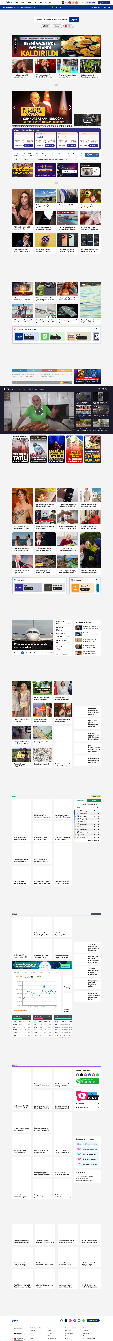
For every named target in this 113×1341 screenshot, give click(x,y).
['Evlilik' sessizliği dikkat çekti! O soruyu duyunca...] (21, 1119)
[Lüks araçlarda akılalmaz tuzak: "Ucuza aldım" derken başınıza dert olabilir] (63, 126)
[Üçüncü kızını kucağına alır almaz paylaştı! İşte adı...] (42, 1119)
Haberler (32, 1330)
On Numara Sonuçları (90, 1164)
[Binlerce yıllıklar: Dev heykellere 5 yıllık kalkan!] (80, 760)
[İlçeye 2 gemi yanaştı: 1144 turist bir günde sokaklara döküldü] (80, 723)
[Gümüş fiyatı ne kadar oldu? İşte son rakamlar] (67, 311)
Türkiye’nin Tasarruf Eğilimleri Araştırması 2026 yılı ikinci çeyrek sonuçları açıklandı (45, 1243)
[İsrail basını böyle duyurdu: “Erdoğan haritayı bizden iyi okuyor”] (23, 126)
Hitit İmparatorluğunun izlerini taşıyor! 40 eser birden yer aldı (94, 749)
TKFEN (35, 1035)
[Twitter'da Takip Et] (81, 1074)
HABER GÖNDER (97, 7)
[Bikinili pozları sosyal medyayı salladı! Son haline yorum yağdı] (63, 1075)
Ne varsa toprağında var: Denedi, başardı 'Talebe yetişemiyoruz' (90, 1242)
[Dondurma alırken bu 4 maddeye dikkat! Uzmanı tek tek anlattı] (63, 710)
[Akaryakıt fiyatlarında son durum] (45, 1276)
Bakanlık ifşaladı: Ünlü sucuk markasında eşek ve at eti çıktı (93, 959)
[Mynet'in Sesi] (45, 170)
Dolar (40, 972)
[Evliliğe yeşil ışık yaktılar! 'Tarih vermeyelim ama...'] (67, 289)
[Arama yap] (83, 3)
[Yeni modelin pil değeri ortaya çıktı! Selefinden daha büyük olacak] (45, 218)
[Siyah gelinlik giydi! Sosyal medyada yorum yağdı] (42, 1163)
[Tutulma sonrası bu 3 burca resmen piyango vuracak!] (22, 289)
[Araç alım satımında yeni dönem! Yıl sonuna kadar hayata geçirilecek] (42, 107)
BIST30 (33, 972)
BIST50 (24, 972)
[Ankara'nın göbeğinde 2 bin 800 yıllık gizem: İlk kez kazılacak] (80, 736)
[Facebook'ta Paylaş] (85, 1182)
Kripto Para (68, 1338)
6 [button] (34, 653)
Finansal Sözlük (69, 1333)
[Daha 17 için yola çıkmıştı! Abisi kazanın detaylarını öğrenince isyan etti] (63, 1130)
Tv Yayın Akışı (80, 1103)
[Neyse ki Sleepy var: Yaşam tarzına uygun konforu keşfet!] (41, 126)
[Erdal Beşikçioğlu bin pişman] (61, 126)
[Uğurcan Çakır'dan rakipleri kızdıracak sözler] (21, 817)
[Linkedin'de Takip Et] (89, 1074)
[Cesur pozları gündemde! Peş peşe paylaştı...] (21, 1175)
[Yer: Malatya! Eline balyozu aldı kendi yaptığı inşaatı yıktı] (80, 947)
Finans (31, 1333)
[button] (3, 3)
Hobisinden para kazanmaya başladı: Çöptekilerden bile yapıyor (67, 1265)
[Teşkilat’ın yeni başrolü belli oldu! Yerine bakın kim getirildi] (63, 744)
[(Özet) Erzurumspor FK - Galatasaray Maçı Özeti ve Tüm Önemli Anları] (42, 850)
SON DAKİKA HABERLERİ (9, 7)
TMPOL (15, 1032)
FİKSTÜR (94, 800)
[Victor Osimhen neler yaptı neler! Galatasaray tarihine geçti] (63, 806)
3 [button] (22, 653)
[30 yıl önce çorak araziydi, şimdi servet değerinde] (67, 561)
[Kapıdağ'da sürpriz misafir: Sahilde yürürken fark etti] (80, 711)
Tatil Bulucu (86, 1336)
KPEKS (15, 1024)
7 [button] (38, 653)
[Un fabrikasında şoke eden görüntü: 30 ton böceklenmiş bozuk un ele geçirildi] (53, 126)
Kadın (31, 1338)
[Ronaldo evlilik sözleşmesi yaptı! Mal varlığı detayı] (63, 1163)
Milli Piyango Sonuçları (90, 1144)
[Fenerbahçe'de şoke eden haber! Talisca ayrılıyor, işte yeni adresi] (17, 126)
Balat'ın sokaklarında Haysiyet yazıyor (88, 1264)
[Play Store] (18, 1328)
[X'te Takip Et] (66, 1320)
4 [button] (26, 653)
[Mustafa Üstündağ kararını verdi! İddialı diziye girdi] (35, 126)
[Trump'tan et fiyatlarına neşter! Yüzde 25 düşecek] (69, 126)
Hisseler (67, 1336)
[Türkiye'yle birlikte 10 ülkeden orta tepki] (67, 196)
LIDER (35, 1032)
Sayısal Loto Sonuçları (90, 1149)
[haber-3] (56, 449)
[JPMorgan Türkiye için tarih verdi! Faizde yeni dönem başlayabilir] (65, 126)
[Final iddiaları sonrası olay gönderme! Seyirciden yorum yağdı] (42, 1141)
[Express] (76, 2)
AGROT (36, 1024)
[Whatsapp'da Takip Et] (97, 1074)
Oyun (84, 1328)
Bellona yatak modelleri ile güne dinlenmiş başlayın (22, 1241)
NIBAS (15, 1027)
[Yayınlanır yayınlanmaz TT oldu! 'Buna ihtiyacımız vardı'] (22, 539)
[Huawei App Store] (18, 1339)
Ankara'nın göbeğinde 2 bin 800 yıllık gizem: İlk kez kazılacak (93, 736)
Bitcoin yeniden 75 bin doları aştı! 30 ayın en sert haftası (94, 996)
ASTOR (56, 1032)
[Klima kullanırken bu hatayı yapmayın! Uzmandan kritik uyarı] (45, 311)
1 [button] (14, 653)
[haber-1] (20, 449)
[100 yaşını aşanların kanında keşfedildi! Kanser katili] (67, 539)
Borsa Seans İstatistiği (71, 1328)
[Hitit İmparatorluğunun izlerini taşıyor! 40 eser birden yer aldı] (80, 748)
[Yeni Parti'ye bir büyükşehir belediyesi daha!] (63, 688)
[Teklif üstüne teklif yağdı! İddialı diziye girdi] (22, 207)
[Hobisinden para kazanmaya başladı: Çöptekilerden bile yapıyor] (68, 1254)
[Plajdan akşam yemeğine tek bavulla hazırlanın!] (90, 495)
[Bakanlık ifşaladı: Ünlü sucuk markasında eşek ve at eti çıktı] (71, 126)
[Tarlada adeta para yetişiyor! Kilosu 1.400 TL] (21, 755)
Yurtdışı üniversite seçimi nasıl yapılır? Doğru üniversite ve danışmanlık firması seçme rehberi (22, 1266)
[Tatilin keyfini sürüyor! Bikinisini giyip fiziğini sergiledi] (63, 1097)
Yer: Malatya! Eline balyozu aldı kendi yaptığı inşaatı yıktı (93, 947)
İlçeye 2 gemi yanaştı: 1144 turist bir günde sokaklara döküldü (93, 724)
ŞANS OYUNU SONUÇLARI (85, 1139)
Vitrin (49, 1336)
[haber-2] (38, 449)
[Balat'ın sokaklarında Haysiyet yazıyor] (90, 1254)
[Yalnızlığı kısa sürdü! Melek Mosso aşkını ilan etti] (15, 126)
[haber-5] (92, 449)
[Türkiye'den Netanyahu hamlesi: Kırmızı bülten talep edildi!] (45, 539)
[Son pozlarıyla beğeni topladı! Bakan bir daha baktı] (22, 506)
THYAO (56, 1024)
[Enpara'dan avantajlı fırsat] (43, 126)
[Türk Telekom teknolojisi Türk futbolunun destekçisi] (22, 1276)
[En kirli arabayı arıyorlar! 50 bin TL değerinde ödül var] (67, 495)
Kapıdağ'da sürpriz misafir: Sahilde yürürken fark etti (93, 711)
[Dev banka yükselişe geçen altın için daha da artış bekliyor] (33, 126)
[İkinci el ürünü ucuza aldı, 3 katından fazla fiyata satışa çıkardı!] (57, 126)
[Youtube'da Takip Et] (93, 1074)
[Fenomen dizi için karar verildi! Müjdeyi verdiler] (90, 550)
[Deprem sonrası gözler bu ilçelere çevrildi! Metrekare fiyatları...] (67, 517)
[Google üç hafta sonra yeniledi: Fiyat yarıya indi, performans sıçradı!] (90, 1276)
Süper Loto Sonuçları (89, 1154)
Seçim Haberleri (52, 1338)
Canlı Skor (96, 796)
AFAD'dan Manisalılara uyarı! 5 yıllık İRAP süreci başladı (26, 7)
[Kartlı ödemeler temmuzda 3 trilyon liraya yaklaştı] (45, 1254)
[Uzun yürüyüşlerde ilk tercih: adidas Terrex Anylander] (45, 561)
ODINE (35, 1027)
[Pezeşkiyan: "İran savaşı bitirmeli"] (67, 126)
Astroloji (50, 1333)
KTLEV (56, 1035)
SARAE (15, 1035)
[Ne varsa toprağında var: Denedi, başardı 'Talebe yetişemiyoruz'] (90, 1231)
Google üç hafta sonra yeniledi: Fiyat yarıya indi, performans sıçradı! (90, 1287)
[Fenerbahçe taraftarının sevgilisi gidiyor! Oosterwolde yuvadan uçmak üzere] (37, 126)
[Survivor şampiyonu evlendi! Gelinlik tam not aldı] (42, 1075)
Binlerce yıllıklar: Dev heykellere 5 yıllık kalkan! (93, 760)
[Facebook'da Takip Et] (77, 1074)
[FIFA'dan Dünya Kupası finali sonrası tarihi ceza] (59, 126)
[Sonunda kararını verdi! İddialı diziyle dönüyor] (42, 1097)
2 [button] (18, 653)
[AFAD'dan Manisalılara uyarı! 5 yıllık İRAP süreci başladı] (19, 126)
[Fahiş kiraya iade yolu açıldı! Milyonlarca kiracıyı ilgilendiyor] (80, 983)
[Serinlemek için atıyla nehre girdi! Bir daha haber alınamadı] (45, 196)
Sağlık (49, 1330)
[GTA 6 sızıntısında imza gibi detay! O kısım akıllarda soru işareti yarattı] (22, 311)
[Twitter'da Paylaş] (89, 1182)
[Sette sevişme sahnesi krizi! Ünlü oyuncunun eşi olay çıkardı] (63, 1186)
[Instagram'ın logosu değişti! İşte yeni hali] (68, 1276)
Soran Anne (86, 1333)
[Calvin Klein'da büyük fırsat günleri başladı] (45, 517)
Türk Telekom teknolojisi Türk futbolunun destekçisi (22, 1286)
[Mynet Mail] (109, 7)
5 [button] (30, 653)
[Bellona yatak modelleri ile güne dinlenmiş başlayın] (22, 1231)
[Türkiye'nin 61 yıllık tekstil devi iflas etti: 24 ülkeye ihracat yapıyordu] (80, 971)
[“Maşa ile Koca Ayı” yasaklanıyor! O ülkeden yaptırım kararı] (90, 196)
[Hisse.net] (22, 170)
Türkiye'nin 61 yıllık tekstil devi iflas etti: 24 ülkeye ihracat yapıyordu (93, 972)
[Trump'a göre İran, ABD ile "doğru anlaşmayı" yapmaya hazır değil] (39, 126)
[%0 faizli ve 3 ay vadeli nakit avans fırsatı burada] (90, 218)
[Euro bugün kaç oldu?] (42, 732)
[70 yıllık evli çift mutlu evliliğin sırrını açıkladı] (90, 517)
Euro (48, 972)
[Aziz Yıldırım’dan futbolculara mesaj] (21, 872)
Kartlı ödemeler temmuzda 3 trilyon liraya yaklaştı (44, 1265)
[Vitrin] (70, 2)
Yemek (32, 1336)
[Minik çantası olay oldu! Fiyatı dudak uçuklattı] (21, 1086)
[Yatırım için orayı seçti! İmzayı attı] (21, 699)
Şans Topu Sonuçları (89, 1159)
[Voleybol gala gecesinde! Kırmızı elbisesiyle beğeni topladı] (42, 1186)
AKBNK (56, 1030)
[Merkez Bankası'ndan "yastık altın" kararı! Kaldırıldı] (56, 46)
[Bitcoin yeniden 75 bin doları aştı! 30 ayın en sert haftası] (80, 996)
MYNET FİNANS (23, 159)
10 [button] (51, 653)
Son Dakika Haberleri (35, 1328)
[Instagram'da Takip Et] (85, 1074)
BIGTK (15, 1030)
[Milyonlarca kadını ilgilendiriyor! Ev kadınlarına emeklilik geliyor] (63, 924)
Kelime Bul (86, 1330)
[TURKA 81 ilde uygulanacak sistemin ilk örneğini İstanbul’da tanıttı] (21, 126)
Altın (57, 972)
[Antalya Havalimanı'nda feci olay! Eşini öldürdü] (21, 732)
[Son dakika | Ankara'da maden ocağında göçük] (51, 126)
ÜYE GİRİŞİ (92, 3)
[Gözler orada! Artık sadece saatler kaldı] (21, 935)
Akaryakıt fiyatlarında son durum (44, 1286)
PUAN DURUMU (81, 800)
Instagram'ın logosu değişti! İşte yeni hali (65, 1286)
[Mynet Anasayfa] (9, 2)
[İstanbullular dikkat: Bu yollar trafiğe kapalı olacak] (45, 289)
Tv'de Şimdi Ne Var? (82, 1107)
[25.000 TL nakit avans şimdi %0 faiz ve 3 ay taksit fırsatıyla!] (29, 126)
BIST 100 (19, 976)
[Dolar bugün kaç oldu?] (42, 755)
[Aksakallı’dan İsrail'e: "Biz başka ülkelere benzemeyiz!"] (22, 561)
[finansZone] (87, 376)
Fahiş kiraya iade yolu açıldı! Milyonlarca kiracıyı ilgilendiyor (93, 985)
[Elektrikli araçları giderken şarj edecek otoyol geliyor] (67, 218)
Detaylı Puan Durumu (93, 840)
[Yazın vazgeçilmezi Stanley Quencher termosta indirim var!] (42, 710)
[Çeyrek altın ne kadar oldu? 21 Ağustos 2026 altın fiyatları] (45, 495)
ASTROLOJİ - (69, 168)
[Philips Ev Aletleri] (63, 2)
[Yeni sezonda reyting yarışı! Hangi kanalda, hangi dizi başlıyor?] (21, 1141)
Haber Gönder (94, 1320)
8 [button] (42, 653)
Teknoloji (50, 1328)
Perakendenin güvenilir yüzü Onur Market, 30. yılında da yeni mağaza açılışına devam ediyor (66, 1243)
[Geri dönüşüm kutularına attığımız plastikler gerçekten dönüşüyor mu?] (42, 688)
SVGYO (36, 1030)
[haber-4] (74, 449)
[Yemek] (73, 2)
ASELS (56, 1027)
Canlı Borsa (96, 914)
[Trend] (66, 2)
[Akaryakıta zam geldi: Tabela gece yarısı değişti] (13, 126)
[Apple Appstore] (18, 1334)
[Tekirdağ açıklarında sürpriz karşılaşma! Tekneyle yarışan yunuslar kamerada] (90, 300)
